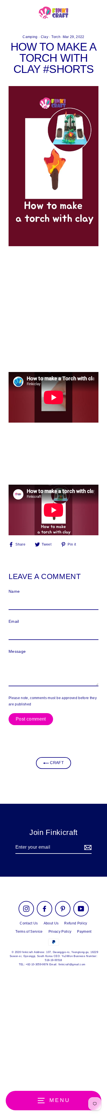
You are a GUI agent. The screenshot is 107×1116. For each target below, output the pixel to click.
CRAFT (56, 763)
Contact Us (29, 923)
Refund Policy (75, 923)
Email (14, 621)
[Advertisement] (53, 311)
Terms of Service (29, 932)
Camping (30, 37)
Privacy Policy (60, 932)
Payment (84, 932)
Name (14, 591)
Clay (44, 37)
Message (17, 651)
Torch (55, 37)
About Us (51, 923)
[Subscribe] (87, 847)
